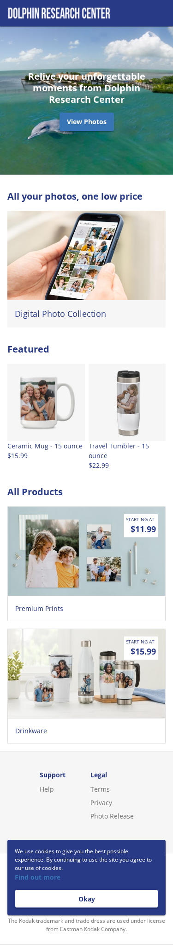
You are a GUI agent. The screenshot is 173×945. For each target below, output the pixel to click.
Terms (100, 789)
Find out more (37, 877)
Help (47, 789)
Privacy (101, 802)
